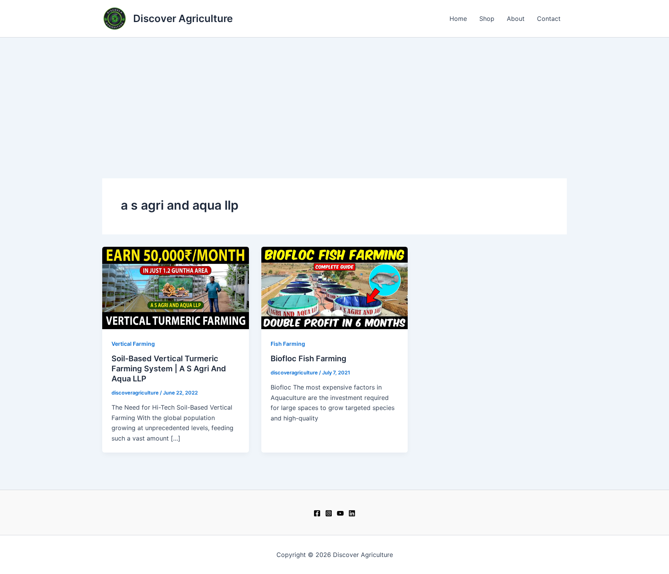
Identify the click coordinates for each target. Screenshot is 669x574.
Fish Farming (288, 343)
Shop (486, 18)
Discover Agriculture (183, 18)
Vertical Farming (133, 343)
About (516, 18)
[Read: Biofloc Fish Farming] (334, 287)
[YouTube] (340, 513)
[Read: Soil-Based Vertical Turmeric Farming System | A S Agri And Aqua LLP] (175, 287)
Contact (549, 18)
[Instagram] (328, 513)
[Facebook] (317, 513)
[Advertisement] (334, 95)
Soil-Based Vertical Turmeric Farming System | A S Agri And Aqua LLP (169, 368)
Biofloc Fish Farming (309, 358)
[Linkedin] (351, 513)
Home (458, 18)
